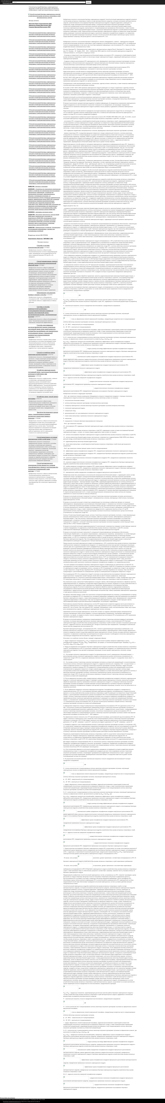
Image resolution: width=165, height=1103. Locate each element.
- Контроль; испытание (38, 186)
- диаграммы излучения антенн (40, 212)
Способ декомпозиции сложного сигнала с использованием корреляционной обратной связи (42, 263)
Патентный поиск (7, 3)
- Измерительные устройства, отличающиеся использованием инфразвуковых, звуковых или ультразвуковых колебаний (44, 229)
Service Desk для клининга (7, 1097)
